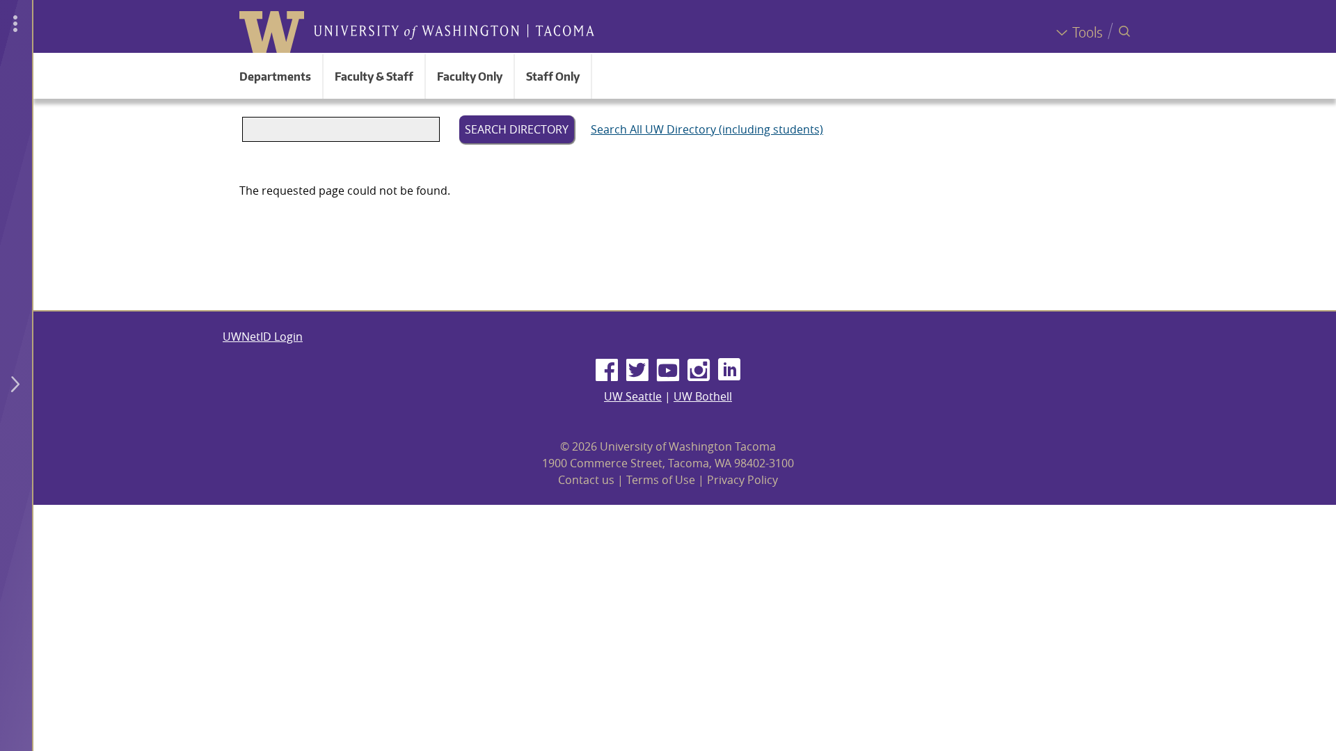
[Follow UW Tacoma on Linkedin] (729, 370)
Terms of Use (660, 479)
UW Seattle (633, 396)
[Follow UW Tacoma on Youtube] (668, 370)
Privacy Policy (742, 479)
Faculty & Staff (374, 76)
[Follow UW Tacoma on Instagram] (698, 370)
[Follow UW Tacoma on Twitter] (637, 370)
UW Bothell (703, 396)
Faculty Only (469, 76)
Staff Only (553, 76)
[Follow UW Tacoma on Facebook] (607, 370)
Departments (275, 76)
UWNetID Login (263, 336)
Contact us (586, 479)
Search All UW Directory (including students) (707, 129)
